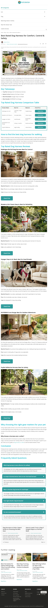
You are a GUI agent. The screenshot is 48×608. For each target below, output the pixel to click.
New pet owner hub (17, 596)
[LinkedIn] (44, 594)
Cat (23, 12)
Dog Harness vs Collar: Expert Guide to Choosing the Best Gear (12, 529)
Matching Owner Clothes (7, 20)
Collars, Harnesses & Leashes (14, 32)
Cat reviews (15, 593)
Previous (6, 542)
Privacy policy (27, 594)
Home (2, 32)
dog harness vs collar (19, 442)
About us (3, 591)
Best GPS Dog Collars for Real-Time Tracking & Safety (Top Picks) (39, 566)
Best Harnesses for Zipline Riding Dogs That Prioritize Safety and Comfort (8, 566)
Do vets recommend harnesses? (24, 512)
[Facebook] (43, 594)
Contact (2, 594)
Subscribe (44, 592)
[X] (41, 594)
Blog (5, 32)
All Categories (5, 7)
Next (42, 542)
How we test (3, 593)
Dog (23, 16)
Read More (3, 581)
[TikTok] (37, 594)
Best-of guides (16, 594)
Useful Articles (5, 28)
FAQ (26, 591)
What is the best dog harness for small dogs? (24, 489)
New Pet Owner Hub (6, 24)
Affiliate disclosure (28, 593)
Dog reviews (15, 591)
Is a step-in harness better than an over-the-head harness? (24, 476)
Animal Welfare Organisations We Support (16, 599)
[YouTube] (39, 594)
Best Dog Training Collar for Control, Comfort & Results (23, 565)
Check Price (40, 111)
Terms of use (27, 596)
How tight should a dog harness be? (24, 501)
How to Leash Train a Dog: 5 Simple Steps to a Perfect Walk (35, 529)
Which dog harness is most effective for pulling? (24, 465)
